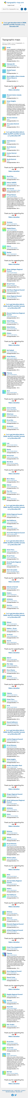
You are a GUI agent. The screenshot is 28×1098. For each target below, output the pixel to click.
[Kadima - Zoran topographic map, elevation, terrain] (4, 630)
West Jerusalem (12, 570)
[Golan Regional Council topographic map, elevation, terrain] (4, 297)
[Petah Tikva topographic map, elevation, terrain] (4, 701)
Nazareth (10, 1007)
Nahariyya (10, 414)
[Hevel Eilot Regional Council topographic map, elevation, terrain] (4, 534)
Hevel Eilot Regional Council (16, 533)
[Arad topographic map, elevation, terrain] (4, 712)
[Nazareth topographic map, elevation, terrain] (4, 1014)
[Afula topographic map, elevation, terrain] (4, 876)
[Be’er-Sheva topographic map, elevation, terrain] (4, 480)
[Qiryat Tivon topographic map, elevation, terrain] (4, 285)
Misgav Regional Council (14, 794)
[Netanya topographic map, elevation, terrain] (4, 833)
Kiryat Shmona (11, 745)
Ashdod (9, 676)
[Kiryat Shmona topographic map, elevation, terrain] (4, 750)
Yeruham (9, 222)
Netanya (9, 831)
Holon (9, 814)
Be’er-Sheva (11, 479)
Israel (8, 47)
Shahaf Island (11, 70)
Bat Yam (9, 1072)
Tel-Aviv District (12, 118)
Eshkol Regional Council (14, 514)
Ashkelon (10, 599)
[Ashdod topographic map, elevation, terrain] (4, 677)
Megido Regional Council (15, 994)
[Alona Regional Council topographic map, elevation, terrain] (4, 972)
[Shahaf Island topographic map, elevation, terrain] (4, 71)
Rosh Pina (10, 176)
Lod (8, 443)
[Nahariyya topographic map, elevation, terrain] (4, 415)
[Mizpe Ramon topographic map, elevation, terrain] (4, 363)
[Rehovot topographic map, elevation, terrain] (4, 919)
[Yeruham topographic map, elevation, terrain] (4, 223)
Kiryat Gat (10, 1048)
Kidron (9, 246)
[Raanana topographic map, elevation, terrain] (4, 528)
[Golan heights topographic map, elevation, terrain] (4, 761)
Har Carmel (10, 188)
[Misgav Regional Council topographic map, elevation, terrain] (4, 795)
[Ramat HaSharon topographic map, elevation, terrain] (4, 723)
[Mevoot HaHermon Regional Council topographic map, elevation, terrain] (4, 315)
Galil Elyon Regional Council (16, 290)
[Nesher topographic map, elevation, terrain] (4, 254)
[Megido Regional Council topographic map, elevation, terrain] (4, 996)
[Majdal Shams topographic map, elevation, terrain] (4, 236)
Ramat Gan (10, 455)
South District (11, 159)
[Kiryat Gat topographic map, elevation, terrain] (4, 1049)
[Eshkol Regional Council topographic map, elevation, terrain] (4, 515)
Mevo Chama (11, 670)
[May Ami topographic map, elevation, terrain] (4, 492)
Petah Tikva (10, 699)
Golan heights (11, 759)
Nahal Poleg (10, 321)
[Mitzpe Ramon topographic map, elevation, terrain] (4, 201)
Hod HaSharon (11, 520)
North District (13, 65)
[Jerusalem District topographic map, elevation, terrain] (4, 125)
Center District (12, 153)
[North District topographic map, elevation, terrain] (4, 148)
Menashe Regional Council (15, 924)
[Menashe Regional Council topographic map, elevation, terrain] (4, 925)
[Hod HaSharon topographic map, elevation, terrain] (4, 522)
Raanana (9, 526)
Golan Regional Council (14, 296)
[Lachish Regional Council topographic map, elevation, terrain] (4, 740)
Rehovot (9, 918)
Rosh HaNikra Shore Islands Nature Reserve (16, 77)
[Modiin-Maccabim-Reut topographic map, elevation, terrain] (4, 773)
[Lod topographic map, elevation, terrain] (4, 445)
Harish (9, 641)
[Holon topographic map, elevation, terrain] (4, 815)
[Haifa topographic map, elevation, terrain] (4, 1061)
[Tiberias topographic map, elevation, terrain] (4, 380)
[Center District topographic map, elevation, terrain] (4, 154)
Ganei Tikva (10, 550)
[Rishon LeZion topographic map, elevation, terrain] (4, 859)
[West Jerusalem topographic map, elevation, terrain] (4, 571)
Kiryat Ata (10, 420)
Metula (9, 837)
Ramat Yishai (11, 977)
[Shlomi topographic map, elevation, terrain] (4, 624)
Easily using (14, 24)
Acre (8, 391)
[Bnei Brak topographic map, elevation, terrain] (4, 463)
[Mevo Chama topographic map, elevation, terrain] (4, 671)
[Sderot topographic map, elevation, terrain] (4, 486)
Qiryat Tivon (11, 284)
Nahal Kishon (11, 327)
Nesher (9, 252)
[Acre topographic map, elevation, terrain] (4, 392)
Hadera (9, 593)
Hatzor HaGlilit (11, 182)
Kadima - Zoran (12, 628)
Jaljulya (9, 693)
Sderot (9, 485)
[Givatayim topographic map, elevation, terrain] (4, 427)
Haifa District (11, 141)
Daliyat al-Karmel (12, 587)
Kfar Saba (10, 664)
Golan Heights (11, 101)
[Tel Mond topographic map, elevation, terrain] (4, 636)
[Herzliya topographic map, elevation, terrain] (4, 606)
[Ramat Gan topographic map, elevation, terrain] (4, 457)
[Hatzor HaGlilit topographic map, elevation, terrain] (4, 184)
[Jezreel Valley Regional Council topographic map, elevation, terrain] (4, 883)
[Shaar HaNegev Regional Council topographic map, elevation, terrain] (4, 275)
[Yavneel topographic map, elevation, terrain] (4, 1002)
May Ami (9, 491)
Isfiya (19, 190)
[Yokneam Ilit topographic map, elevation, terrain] (4, 65)
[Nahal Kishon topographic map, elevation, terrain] (4, 328)
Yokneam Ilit (11, 64)
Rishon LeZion (11, 857)
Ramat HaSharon (12, 722)
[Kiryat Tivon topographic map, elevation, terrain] (4, 557)
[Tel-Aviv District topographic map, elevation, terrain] (4, 119)
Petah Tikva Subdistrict (14, 947)
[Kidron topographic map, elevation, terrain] (4, 247)
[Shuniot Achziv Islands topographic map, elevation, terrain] (4, 96)
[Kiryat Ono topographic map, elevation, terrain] (4, 1043)
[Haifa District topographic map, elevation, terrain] (4, 142)
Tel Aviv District (14, 1043)
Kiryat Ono (10, 1041)
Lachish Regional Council (15, 739)
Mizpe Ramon (11, 356)
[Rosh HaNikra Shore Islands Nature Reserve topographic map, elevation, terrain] (4, 79)
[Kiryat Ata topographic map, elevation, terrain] (4, 421)
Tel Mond (9, 634)
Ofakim (9, 333)
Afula (8, 875)
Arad (8, 705)
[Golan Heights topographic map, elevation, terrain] (4, 107)
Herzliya (9, 605)
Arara (8, 497)
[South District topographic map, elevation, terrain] (4, 161)
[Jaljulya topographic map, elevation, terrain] (4, 694)
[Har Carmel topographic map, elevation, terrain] (4, 190)
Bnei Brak (10, 462)
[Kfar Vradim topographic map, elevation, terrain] (4, 1026)
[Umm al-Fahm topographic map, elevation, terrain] (4, 409)
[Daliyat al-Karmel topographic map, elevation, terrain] (4, 588)
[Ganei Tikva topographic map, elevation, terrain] (4, 551)
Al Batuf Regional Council (15, 930)
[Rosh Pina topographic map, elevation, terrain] (4, 178)
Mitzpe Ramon (11, 195)
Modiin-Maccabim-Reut (14, 765)
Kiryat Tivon (11, 556)
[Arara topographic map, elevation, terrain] (4, 498)
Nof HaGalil (10, 350)
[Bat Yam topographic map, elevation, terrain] (4, 1073)
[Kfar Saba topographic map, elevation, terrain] (4, 665)
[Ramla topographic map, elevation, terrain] (4, 451)
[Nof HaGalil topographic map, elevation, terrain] (4, 351)
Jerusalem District (13, 124)
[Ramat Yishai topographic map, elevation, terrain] (4, 979)
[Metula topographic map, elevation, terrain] (4, 839)
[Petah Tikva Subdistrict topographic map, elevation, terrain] (4, 948)
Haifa (8, 1054)
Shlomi (9, 622)
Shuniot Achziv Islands (14, 95)
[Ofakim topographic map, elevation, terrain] (4, 334)
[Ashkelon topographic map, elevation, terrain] (4, 600)
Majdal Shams (11, 228)
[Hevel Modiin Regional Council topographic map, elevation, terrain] (4, 564)
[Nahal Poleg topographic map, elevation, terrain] (4, 322)
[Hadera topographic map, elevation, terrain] (4, 594)
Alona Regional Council (14, 971)
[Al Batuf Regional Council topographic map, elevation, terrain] (4, 931)
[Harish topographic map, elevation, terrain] (4, 642)
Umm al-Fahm (11, 408)
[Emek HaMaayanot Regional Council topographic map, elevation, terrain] (4, 803)
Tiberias (9, 373)
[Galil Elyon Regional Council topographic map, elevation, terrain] (4, 291)
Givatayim (10, 426)
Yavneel (9, 1000)
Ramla (9, 449)
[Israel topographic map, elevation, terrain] (4, 54)
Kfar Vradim (10, 1024)
